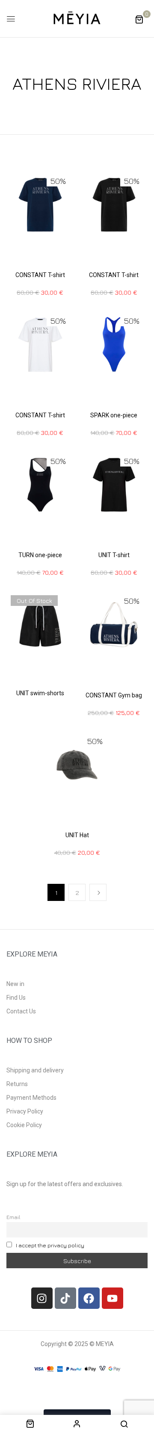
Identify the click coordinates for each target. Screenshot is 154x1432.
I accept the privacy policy (50, 1245)
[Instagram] (42, 1298)
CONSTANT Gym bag (114, 695)
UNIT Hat (77, 835)
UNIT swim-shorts (40, 693)
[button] (139, 19)
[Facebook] (89, 1298)
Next (98, 892)
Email (13, 1217)
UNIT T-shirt (114, 555)
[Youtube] (112, 1298)
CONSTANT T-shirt (40, 275)
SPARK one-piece (113, 415)
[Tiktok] (65, 1298)
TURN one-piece (40, 555)
